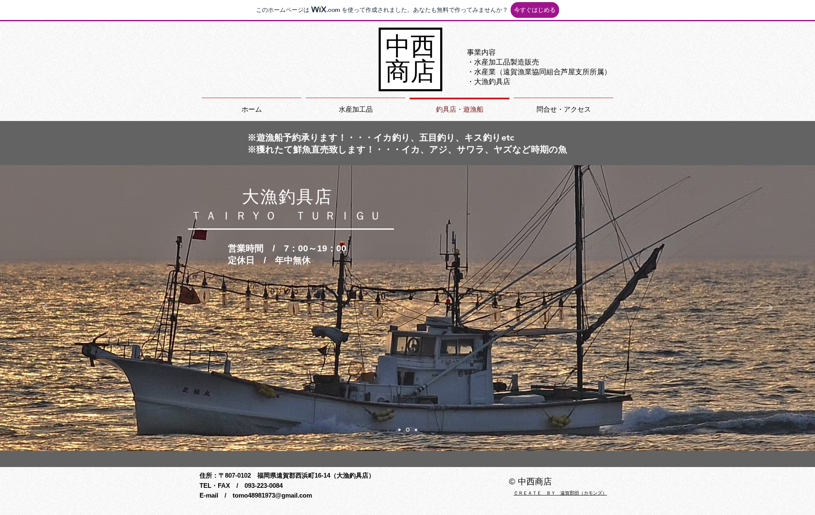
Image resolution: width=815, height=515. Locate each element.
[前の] (55, 308)
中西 (410, 46)
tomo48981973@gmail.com (272, 495)
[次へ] (760, 308)
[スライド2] (399, 429)
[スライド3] (415, 430)
